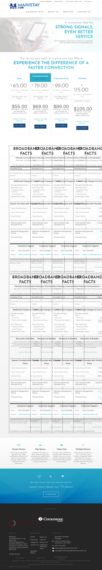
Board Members (46, 1)
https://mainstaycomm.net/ (29, 254)
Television (34, 540)
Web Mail (88, 1)
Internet (43, 540)
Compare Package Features (19, 120)
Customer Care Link (73, 1)
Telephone (34, 542)
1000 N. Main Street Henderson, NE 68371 (63, 542)
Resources (58, 1)
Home (32, 537)
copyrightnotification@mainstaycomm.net (63, 551)
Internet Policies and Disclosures (61, 558)
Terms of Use (40, 558)
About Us (43, 537)
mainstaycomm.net (26, 414)
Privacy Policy (20, 558)
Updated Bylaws (33, 552)
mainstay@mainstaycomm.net (63, 548)
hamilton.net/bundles (25, 352)
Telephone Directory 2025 (44, 546)
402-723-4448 (60, 545)
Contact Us (34, 545)
